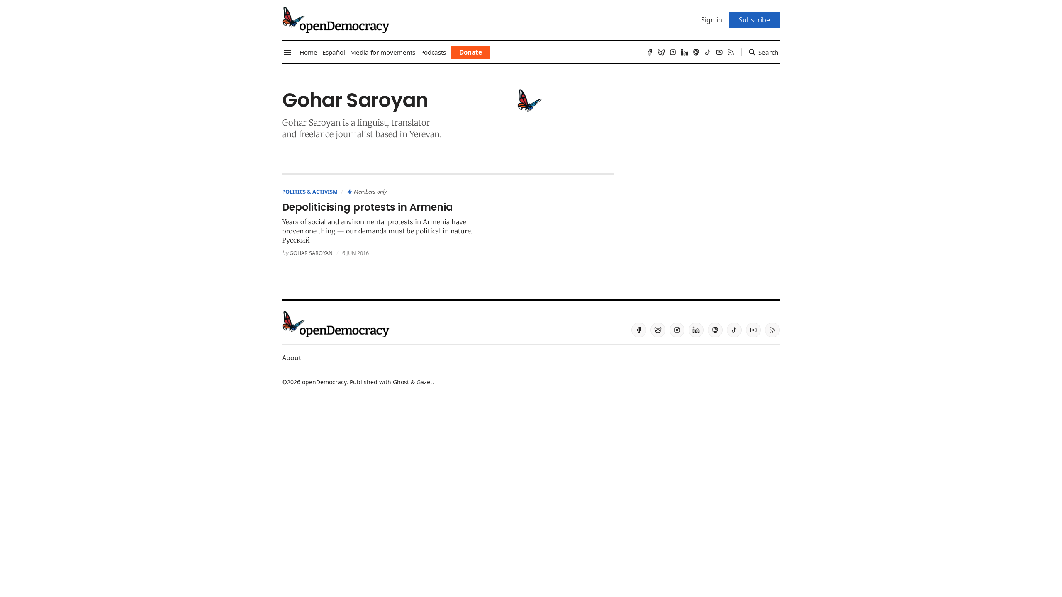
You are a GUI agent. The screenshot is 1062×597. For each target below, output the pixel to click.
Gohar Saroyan (311, 253)
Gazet (424, 382)
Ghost (401, 382)
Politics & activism (310, 191)
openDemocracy (324, 382)
